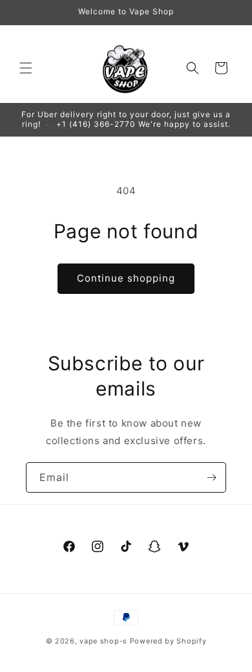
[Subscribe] (211, 477)
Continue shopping (126, 278)
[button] (26, 68)
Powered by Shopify (168, 640)
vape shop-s (103, 640)
